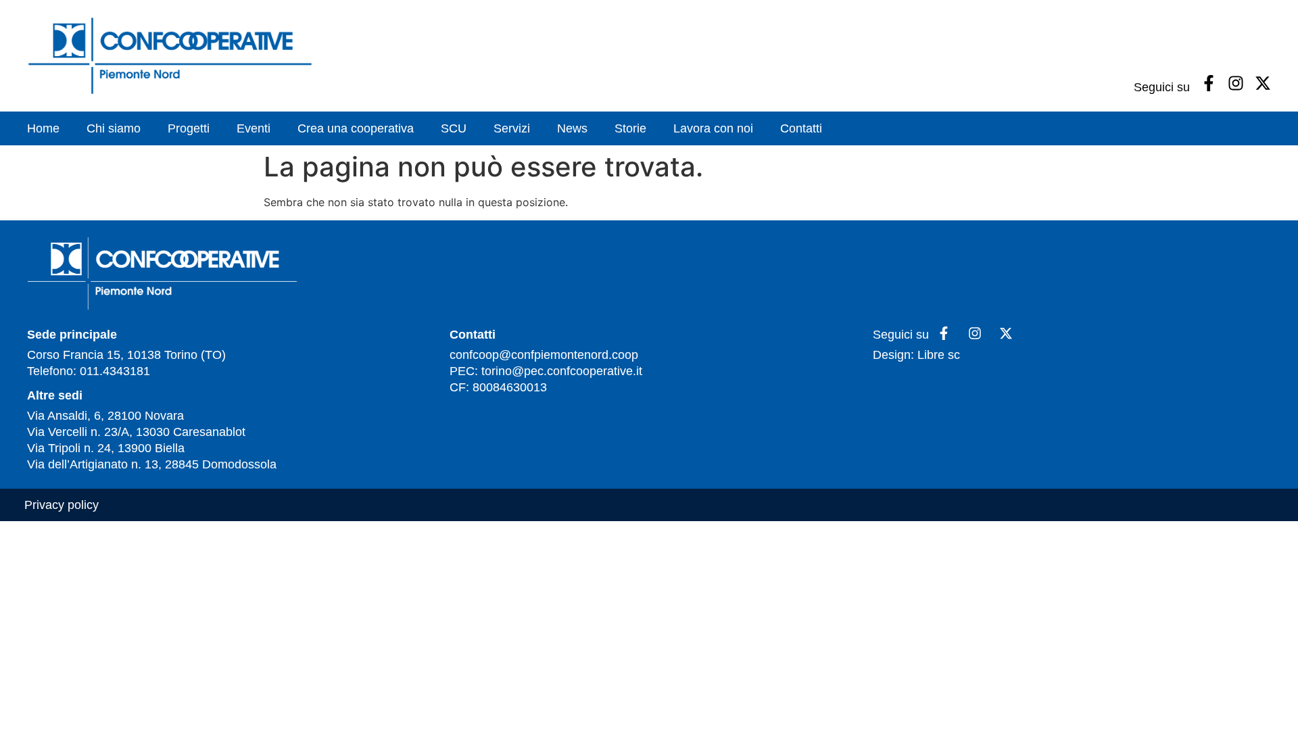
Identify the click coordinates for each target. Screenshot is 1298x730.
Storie (630, 128)
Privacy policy (61, 505)
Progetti (189, 128)
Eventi (253, 128)
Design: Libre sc (916, 355)
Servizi (512, 128)
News (572, 128)
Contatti (801, 128)
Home (43, 128)
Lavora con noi (713, 128)
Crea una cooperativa (355, 128)
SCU (453, 128)
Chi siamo (114, 128)
